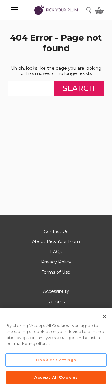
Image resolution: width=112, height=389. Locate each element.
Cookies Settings (56, 359)
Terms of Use (56, 272)
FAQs (56, 251)
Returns (56, 301)
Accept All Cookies (56, 377)
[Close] (104, 316)
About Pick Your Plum (56, 241)
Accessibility (56, 291)
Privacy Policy (56, 262)
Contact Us (56, 231)
